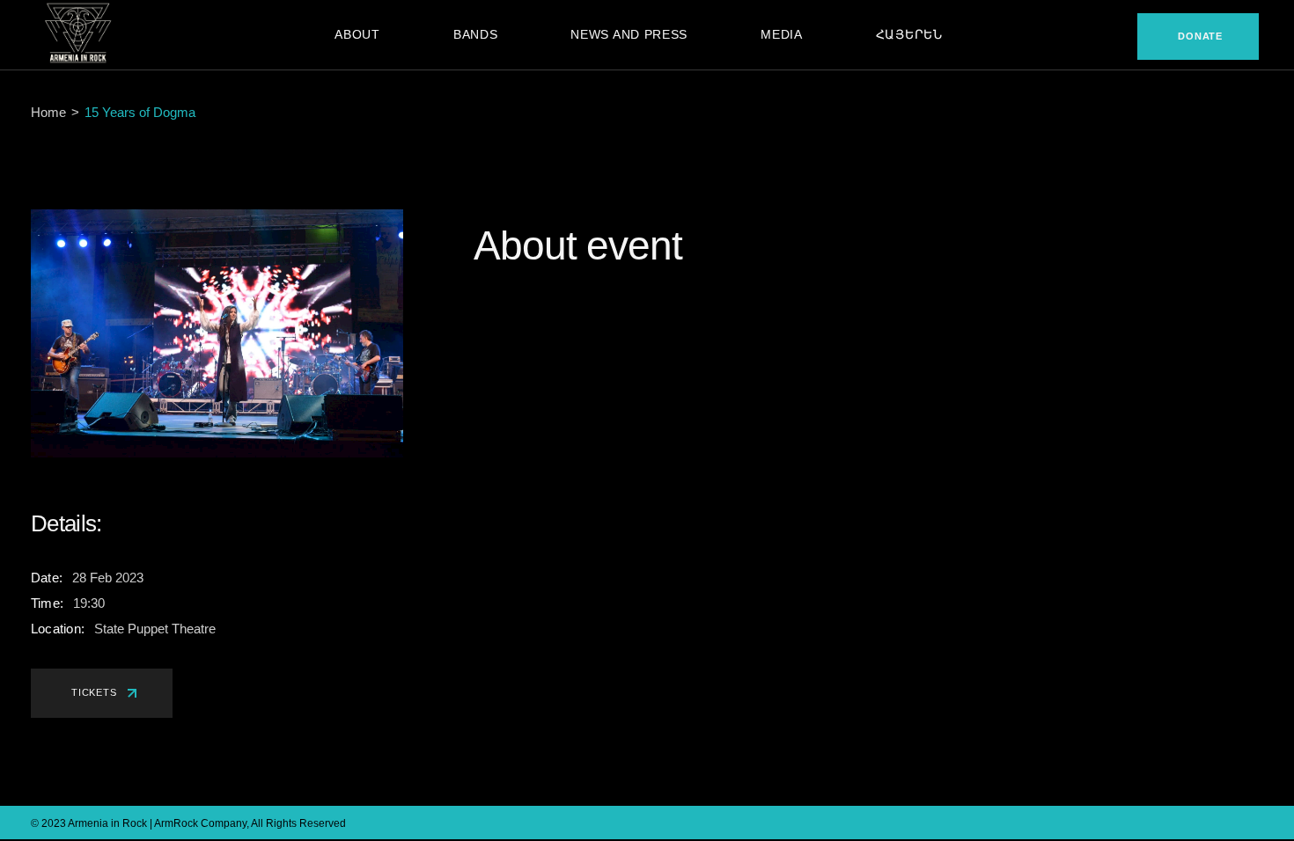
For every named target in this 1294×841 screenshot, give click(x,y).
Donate (1200, 36)
